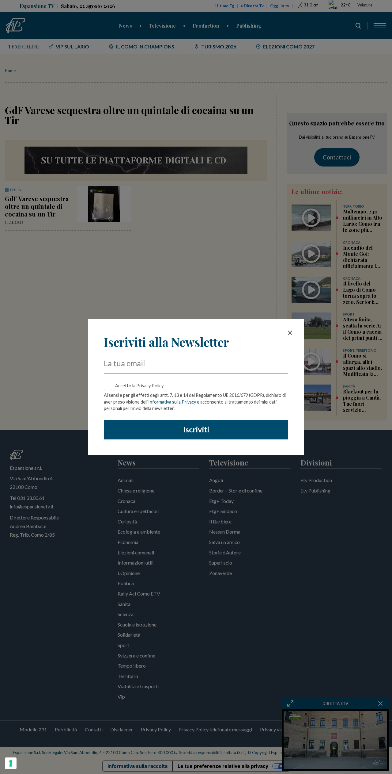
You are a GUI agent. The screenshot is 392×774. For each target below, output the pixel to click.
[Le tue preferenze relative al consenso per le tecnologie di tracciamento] (11, 763)
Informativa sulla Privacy (172, 401)
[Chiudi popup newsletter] (290, 333)
